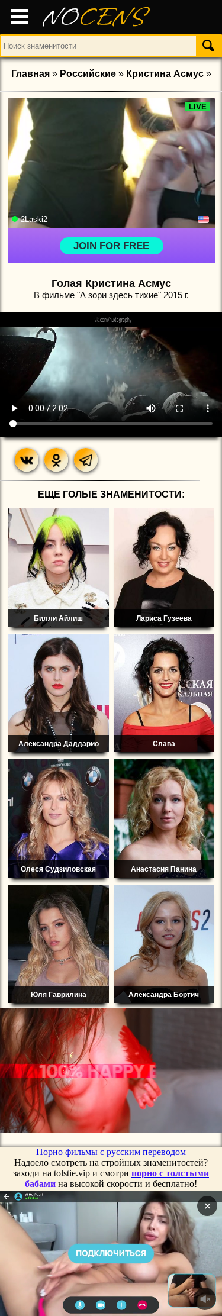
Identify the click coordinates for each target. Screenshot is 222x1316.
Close (88, 1253)
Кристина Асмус (165, 74)
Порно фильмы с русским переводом (111, 1152)
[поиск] (208, 45)
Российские (88, 74)
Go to (134, 1253)
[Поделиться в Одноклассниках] (56, 460)
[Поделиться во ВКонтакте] (26, 460)
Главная (30, 74)
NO (94, 17)
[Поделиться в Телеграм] (86, 460)
